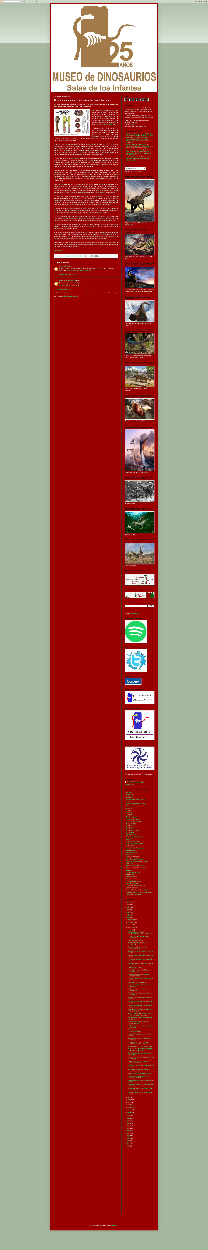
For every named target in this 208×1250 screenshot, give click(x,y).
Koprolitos (129, 854)
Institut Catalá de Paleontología (135, 848)
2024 (128, 907)
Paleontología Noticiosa (133, 872)
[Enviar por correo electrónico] (90, 256)
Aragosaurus (130, 795)
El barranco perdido (132, 817)
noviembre (131, 922)
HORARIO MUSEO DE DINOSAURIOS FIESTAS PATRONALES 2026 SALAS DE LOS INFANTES (139, 141)
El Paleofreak (130, 828)
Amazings (129, 792)
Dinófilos (128, 810)
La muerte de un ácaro (133, 857)
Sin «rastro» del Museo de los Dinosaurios (140, 1046)
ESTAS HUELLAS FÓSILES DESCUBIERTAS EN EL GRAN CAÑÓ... (140, 932)
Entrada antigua (113, 293)
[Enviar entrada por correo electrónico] (86, 256)
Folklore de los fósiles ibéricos (135, 837)
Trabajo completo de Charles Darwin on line (139, 892)
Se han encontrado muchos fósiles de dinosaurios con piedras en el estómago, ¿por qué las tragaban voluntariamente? (139, 146)
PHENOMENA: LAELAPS (133, 881)
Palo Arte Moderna (131, 876)
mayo (130, 1102)
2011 (128, 1136)
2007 (128, 1146)
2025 (128, 905)
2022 (128, 912)
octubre (130, 925)
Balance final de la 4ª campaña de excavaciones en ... (138, 1070)
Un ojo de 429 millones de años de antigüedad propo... (138, 1022)
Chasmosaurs (130, 806)
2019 (128, 1115)
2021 (128, 915)
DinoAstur (129, 808)
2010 (128, 1138)
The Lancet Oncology (109, 124)
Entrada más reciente (61, 293)
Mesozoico (129, 863)
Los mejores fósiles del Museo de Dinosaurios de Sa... (138, 1061)
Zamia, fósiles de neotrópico (136, 940)
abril (129, 1105)
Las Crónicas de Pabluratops (134, 859)
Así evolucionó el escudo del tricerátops (139, 1073)
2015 (128, 1126)
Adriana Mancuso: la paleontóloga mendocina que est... (138, 1076)
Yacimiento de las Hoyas (133, 894)
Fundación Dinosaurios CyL (67, 280)
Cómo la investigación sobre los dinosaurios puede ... (137, 947)
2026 (128, 902)
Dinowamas (129, 815)
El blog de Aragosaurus (133, 819)
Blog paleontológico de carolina (135, 799)
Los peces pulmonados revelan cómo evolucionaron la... (139, 989)
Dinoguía (129, 812)
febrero (130, 1110)
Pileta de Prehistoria (132, 883)
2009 (128, 1141)
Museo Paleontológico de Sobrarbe (136, 868)
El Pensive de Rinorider (133, 830)
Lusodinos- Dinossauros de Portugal (137, 861)
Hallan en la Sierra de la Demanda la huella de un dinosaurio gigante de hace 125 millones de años (139, 158)
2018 (128, 1118)
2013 (128, 1131)
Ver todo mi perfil (129, 785)
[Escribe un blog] (92, 256)
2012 (128, 1133)
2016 (128, 1123)
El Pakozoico (130, 826)
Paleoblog (129, 870)
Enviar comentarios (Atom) (70, 296)
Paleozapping (130, 874)
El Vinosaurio (130, 832)
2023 (128, 910)
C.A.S (128, 801)
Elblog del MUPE (131, 834)
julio (129, 1097)
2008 (128, 1143)
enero (130, 1112)
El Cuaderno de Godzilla (133, 821)
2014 (128, 1128)
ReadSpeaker (135, 613)
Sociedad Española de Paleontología (137, 890)
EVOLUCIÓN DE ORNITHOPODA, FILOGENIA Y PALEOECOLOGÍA (138, 1043)
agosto (130, 930)
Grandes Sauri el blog (132, 841)
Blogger (114, 1225)
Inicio (87, 293)
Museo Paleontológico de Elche (135, 865)
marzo (130, 1107)
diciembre (131, 920)
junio (129, 1099)
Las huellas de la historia (135, 967)
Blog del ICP (130, 797)
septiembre (131, 927)
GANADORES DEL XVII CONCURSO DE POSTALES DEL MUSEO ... (140, 1049)
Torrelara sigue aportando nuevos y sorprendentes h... (138, 974)
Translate (139, 171)
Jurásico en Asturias (132, 852)
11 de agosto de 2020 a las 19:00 (69, 285)
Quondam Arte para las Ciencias (135, 885)
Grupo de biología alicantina (134, 843)
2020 (128, 917)
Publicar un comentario (64, 289)
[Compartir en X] (94, 256)
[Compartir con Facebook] (96, 256)
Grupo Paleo (130, 845)
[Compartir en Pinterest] (98, 256)
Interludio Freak (130, 850)
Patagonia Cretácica (132, 879)
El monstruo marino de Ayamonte (137, 982)
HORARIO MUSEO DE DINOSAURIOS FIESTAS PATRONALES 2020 (139, 1014)
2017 (128, 1120)
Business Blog (63, 266)
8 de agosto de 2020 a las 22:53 (68, 274)
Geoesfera (129, 839)
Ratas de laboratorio (132, 888)
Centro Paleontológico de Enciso (136, 803)
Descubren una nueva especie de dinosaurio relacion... (138, 1030)
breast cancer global (73, 270)
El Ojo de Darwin (131, 823)
